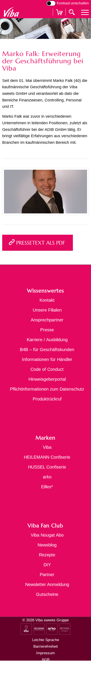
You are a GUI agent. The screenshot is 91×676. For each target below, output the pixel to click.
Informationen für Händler (47, 359)
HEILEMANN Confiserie (47, 457)
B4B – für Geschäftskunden (47, 349)
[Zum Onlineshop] (59, 18)
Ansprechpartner (47, 319)
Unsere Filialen (47, 310)
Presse (47, 329)
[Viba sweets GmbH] (11, 12)
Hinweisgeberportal (47, 379)
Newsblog (47, 545)
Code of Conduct (47, 369)
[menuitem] (83, 12)
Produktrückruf (47, 399)
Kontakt (47, 300)
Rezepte (47, 554)
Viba (47, 447)
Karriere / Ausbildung (47, 339)
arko (47, 476)
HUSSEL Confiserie (47, 467)
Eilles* (47, 486)
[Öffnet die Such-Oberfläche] (72, 11)
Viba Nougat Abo (47, 535)
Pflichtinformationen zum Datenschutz (47, 389)
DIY (47, 564)
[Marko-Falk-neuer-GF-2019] (45, 191)
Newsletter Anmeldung (47, 584)
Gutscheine (47, 594)
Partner (47, 574)
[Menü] (83, 12)
